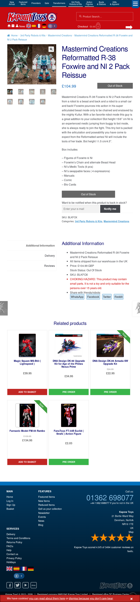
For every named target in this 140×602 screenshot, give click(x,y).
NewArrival (12, 3)
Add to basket (27, 392)
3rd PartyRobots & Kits (75, 3)
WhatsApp (77, 297)
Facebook (93, 297)
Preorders (36, 3)
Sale (47, 3)
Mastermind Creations (60, 35)
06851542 (62, 594)
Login (17, 25)
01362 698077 (110, 497)
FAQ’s (9, 546)
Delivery (10, 534)
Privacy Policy (14, 558)
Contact (13, 25)
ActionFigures (89, 3)
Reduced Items (46, 504)
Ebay (34, 585)
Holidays (11, 562)
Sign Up (10, 504)
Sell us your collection (50, 508)
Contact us (12, 554)
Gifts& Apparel (114, 3)
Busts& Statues (101, 3)
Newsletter (44, 513)
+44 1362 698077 (99, 503)
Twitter (107, 297)
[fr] (39, 26)
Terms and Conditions (18, 538)
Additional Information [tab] (40, 245)
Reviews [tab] (49, 266)
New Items (44, 501)
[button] (51, 49)
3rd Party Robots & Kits (32, 35)
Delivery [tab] (50, 256)
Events (42, 516)
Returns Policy (14, 542)
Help (8, 550)
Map (131, 532)
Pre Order (68, 392)
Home (9, 25)
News (22, 26)
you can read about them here (47, 598)
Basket (10, 508)
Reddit (119, 297)
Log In (9, 501)
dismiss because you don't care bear (91, 598)
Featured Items (46, 496)
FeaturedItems (23, 3)
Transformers (59, 3)
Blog (40, 525)
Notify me (110, 209)
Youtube (26, 585)
